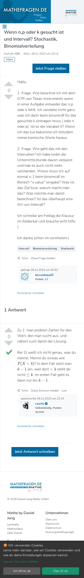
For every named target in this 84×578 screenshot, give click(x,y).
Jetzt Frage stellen (42, 87)
